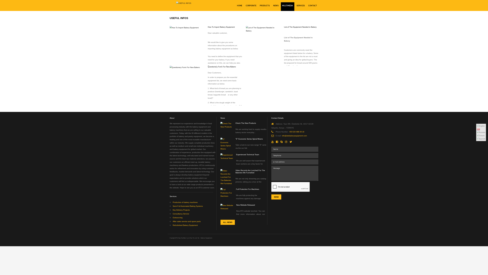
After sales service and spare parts (187, 221)
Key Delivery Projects (181, 210)
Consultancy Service (181, 214)
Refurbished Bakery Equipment (185, 225)
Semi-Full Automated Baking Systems (188, 206)
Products (265, 6)
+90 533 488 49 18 (296, 132)
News (276, 6)
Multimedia (287, 6)
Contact (312, 6)
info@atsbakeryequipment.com (294, 136)
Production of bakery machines (185, 202)
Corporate (251, 6)
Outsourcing (177, 218)
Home (239, 6)
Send (276, 197)
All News (227, 222)
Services (300, 6)
